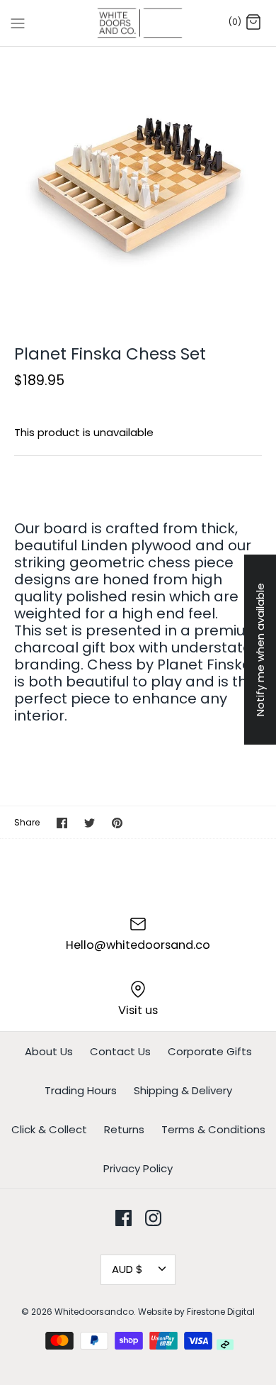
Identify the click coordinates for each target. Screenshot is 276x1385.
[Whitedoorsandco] (138, 23)
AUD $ (127, 1269)
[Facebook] (123, 1218)
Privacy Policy (138, 1168)
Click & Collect (49, 1129)
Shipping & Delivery (183, 1090)
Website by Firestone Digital (196, 1312)
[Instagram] (153, 1218)
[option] (138, 185)
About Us (49, 1051)
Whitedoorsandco (94, 1312)
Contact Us (120, 1051)
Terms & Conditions (213, 1129)
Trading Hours (81, 1090)
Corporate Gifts (210, 1051)
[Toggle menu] (17, 22)
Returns (124, 1129)
